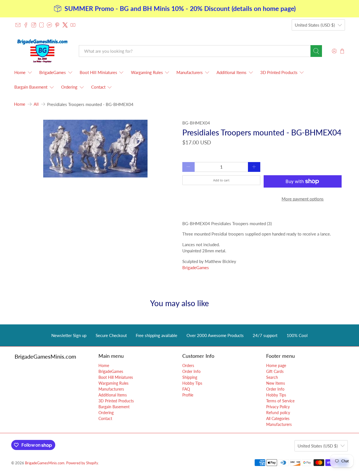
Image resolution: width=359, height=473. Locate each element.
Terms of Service (280, 400)
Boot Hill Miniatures (98, 72)
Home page (276, 365)
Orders (188, 365)
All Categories (277, 418)
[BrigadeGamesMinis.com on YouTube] (72, 24)
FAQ (186, 389)
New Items (275, 383)
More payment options (303, 198)
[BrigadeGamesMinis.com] (42, 51)
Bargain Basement (30, 86)
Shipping (189, 377)
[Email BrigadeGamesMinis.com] (17, 24)
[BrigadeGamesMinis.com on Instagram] (33, 24)
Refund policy (278, 412)
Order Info (191, 371)
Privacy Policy (278, 406)
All (36, 104)
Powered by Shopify (82, 463)
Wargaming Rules (147, 72)
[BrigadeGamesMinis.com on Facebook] (25, 24)
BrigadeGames (52, 72)
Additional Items (232, 72)
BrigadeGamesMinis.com (45, 463)
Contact (98, 86)
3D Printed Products (279, 72)
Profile (187, 395)
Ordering (69, 86)
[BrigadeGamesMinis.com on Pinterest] (57, 24)
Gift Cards (275, 371)
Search (272, 377)
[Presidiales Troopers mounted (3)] (95, 148)
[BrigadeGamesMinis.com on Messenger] (49, 24)
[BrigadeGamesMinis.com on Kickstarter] (41, 24)
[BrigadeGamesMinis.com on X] (65, 24)
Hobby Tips (192, 383)
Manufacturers (189, 72)
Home (20, 72)
